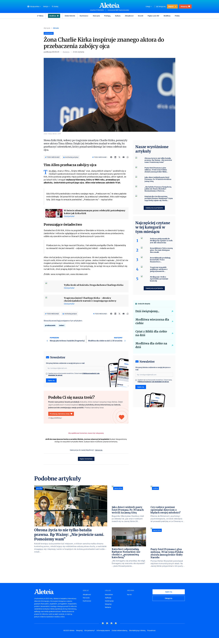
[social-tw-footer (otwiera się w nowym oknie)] (112, 623)
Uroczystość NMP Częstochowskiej (118, 10)
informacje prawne (103, 630)
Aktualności (129, 16)
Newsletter (109, 595)
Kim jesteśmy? (89, 630)
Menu (41, 16)
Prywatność (151, 630)
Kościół (140, 16)
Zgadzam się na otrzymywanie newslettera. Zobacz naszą (74, 374)
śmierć (61, 325)
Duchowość (84, 16)
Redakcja (66, 52)
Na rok (129, 595)
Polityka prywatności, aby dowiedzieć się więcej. (153, 382)
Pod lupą (107, 16)
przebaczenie (50, 325)
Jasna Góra (118, 488)
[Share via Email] (123, 157)
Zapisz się (51, 380)
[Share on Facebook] (111, 157)
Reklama (108, 607)
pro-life (39, 488)
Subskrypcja (109, 601)
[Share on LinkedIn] (115, 157)
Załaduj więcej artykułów (154, 208)
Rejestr (171, 6)
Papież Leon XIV (153, 16)
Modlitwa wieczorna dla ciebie (152, 321)
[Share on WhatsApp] (128, 157)
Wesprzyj (184, 6)
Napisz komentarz (86, 459)
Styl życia (96, 16)
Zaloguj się (162, 6)
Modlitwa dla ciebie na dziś (151, 345)
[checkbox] (46, 373)
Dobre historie (70, 16)
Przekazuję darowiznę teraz (60, 414)
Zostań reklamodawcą (119, 630)
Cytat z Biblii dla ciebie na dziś (151, 333)
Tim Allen (52, 171)
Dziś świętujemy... (147, 311)
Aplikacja (108, 598)
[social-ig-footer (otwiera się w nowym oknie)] (116, 623)
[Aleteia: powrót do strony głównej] (109, 5)
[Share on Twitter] (119, 157)
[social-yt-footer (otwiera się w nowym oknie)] (103, 623)
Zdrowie (56, 28)
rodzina (155, 488)
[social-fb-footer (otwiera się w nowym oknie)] (107, 623)
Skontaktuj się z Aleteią (137, 630)
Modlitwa (52, 16)
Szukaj (56, 6)
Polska (177, 16)
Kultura (117, 16)
